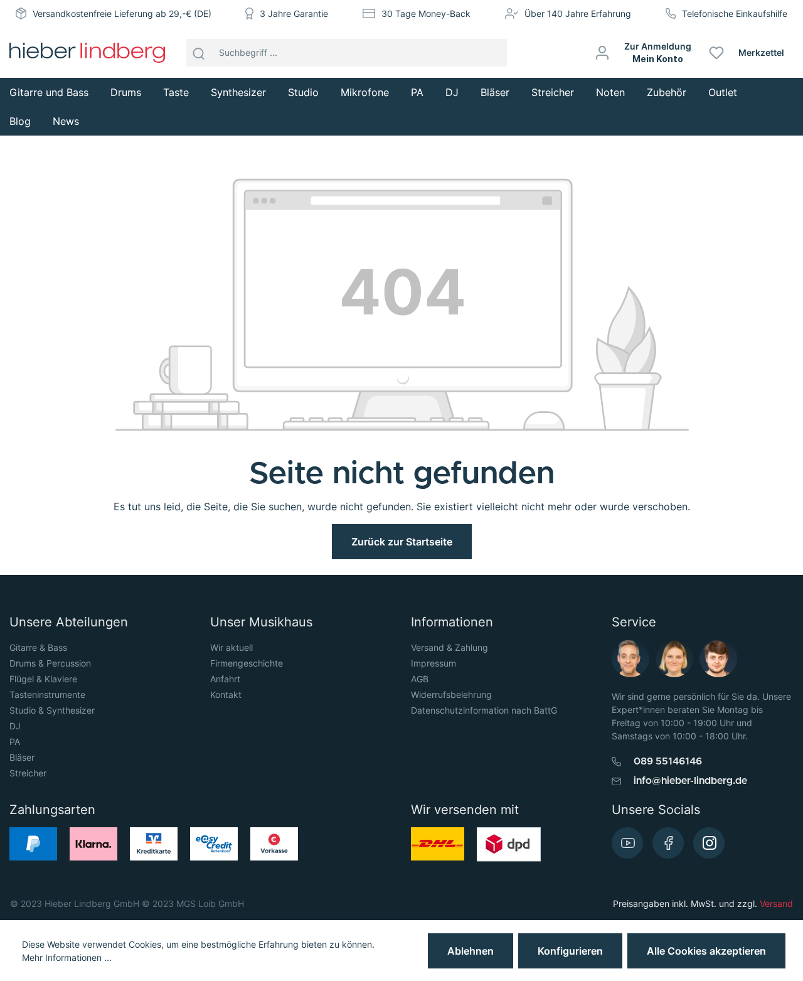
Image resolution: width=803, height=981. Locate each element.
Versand (776, 903)
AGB (419, 678)
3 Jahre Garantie (294, 13)
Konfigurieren (570, 951)
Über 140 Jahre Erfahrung (577, 13)
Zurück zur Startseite (401, 541)
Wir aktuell (231, 647)
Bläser (22, 757)
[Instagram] (709, 843)
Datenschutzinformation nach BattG (484, 710)
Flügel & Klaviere (43, 678)
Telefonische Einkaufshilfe (734, 13)
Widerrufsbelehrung (451, 694)
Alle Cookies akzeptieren (706, 951)
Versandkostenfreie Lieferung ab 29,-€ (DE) (122, 13)
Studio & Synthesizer (52, 710)
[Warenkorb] (798, 52)
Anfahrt (225, 678)
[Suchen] (198, 53)
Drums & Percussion (50, 663)
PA (14, 741)
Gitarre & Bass (38, 647)
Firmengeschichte (246, 663)
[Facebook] (668, 843)
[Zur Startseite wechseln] (87, 53)
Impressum (433, 663)
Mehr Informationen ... (67, 957)
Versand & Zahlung (449, 647)
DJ (15, 726)
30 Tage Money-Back (426, 13)
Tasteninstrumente (47, 694)
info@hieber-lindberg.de (690, 781)
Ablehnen (470, 951)
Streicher (27, 773)
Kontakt (226, 694)
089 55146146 (668, 761)
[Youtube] (627, 843)
